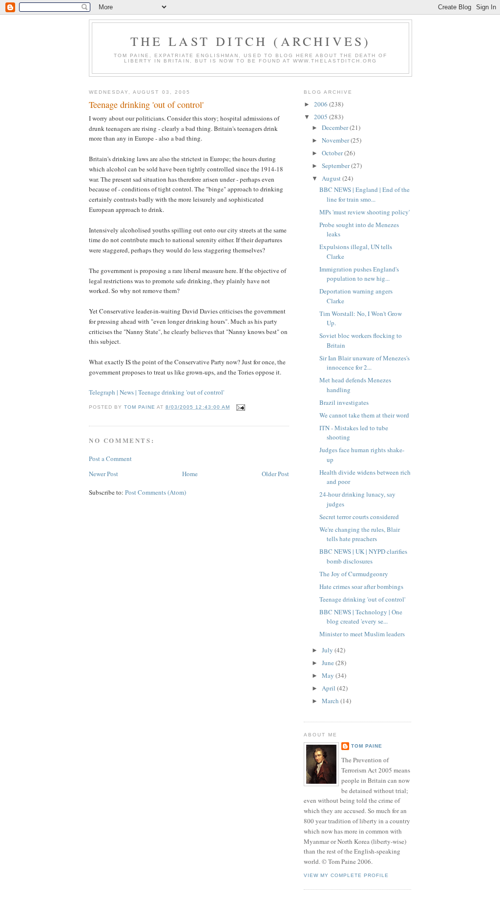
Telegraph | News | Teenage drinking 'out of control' (156, 392)
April (329, 688)
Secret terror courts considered (359, 516)
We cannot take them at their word (364, 415)
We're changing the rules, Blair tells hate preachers (359, 534)
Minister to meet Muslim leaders (362, 633)
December (336, 127)
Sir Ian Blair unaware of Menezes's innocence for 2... (364, 363)
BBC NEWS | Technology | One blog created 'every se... (360, 616)
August (332, 178)
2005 (321, 116)
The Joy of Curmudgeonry (353, 573)
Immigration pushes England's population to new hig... (359, 274)
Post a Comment (110, 458)
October (333, 152)
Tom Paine (366, 746)
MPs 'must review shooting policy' (364, 212)
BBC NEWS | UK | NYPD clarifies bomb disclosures (363, 556)
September (336, 165)
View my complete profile (346, 875)
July (328, 650)
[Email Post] (240, 407)
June (328, 662)
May (328, 675)
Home (190, 473)
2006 (321, 104)
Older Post (275, 473)
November (336, 140)
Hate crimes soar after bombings (361, 586)
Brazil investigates (344, 402)
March (331, 700)
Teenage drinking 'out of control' (146, 104)
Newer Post (103, 473)
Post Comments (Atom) (155, 492)
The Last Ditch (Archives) (250, 41)
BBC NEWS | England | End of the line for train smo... (364, 194)
